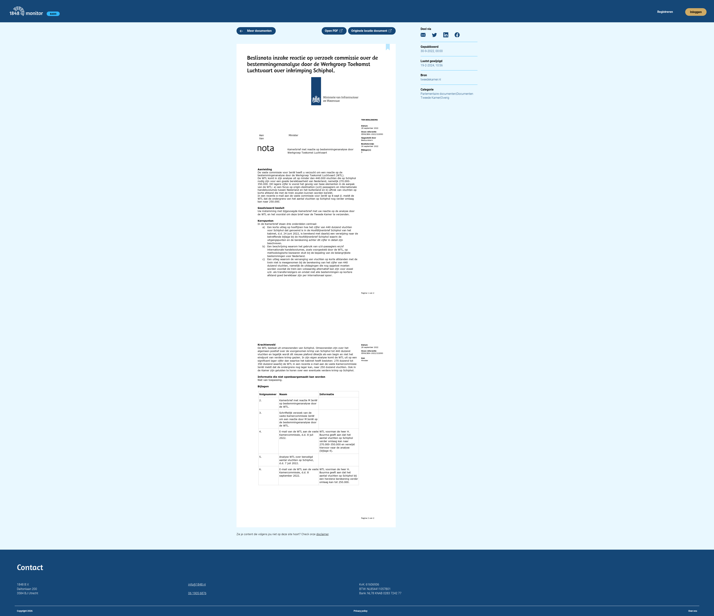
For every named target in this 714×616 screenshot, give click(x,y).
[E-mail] (426, 36)
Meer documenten (259, 31)
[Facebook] (460, 36)
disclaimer (322, 534)
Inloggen (696, 12)
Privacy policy (360, 611)
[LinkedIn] (448, 36)
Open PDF (332, 31)
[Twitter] (437, 36)
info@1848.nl (197, 584)
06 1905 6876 (197, 593)
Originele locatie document (370, 31)
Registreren (665, 12)
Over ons (692, 611)
